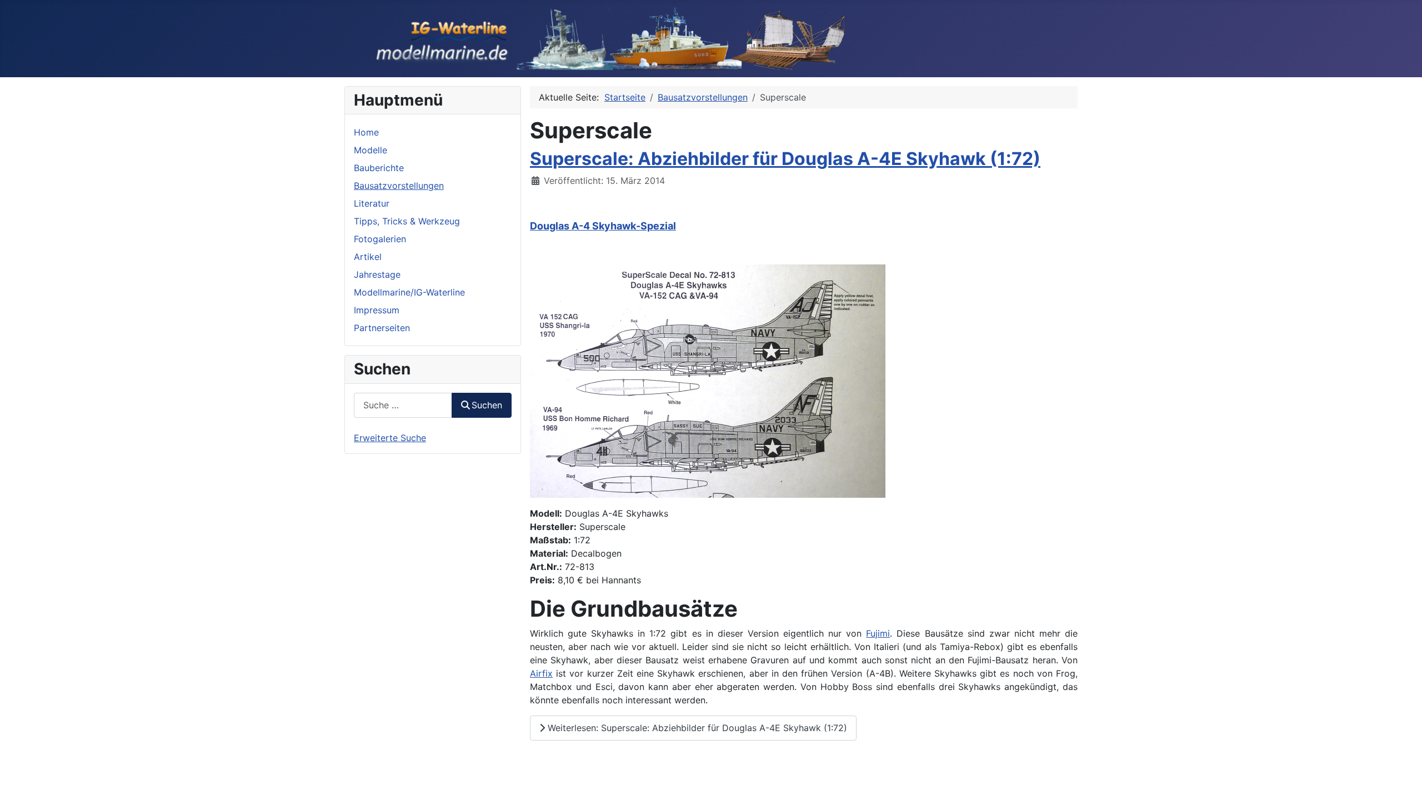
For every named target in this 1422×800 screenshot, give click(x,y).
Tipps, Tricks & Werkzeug (407, 221)
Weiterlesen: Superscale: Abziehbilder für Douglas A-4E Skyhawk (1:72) (696, 727)
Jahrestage (377, 274)
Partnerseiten (382, 327)
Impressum (376, 310)
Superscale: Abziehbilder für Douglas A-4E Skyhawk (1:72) (785, 158)
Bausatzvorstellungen (399, 185)
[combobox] (403, 405)
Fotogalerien (380, 238)
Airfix (541, 673)
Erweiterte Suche (390, 437)
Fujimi (878, 633)
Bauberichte (379, 167)
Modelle (370, 150)
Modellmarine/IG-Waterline (409, 292)
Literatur (371, 203)
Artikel (368, 256)
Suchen (487, 405)
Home (366, 132)
